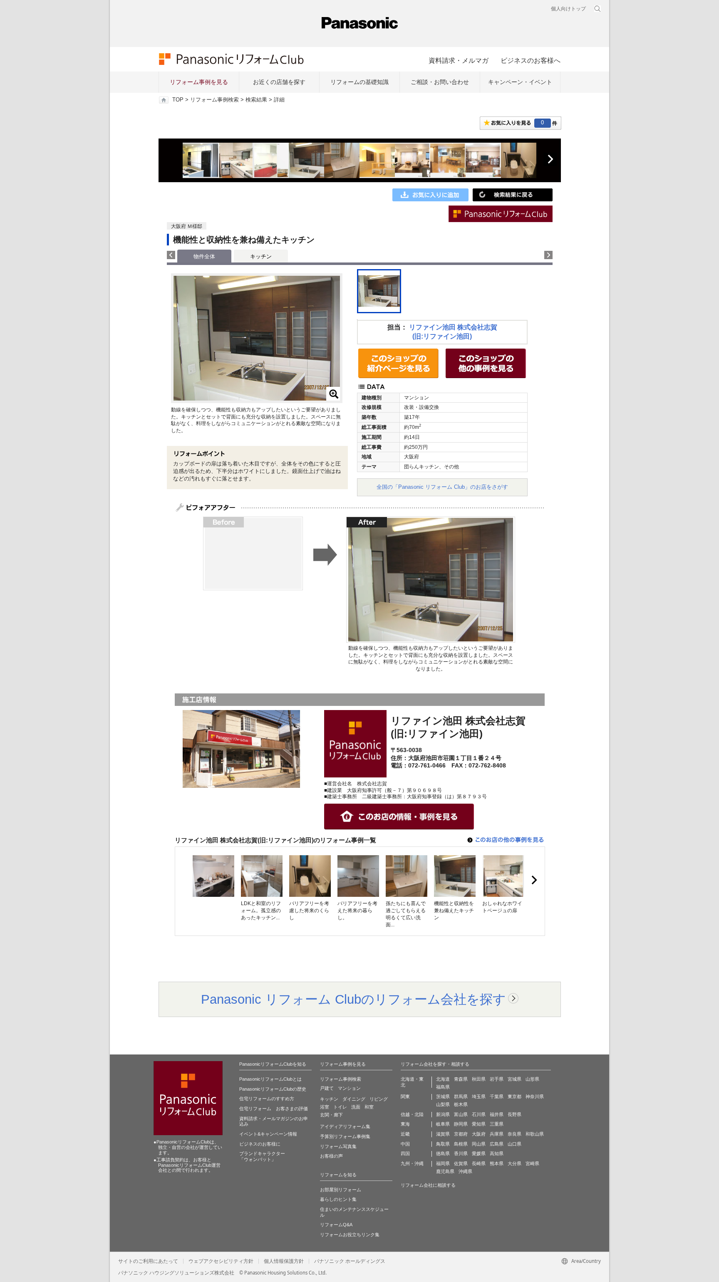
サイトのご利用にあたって (148, 1261)
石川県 (479, 1114)
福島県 (443, 1086)
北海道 (443, 1079)
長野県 (514, 1114)
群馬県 (461, 1096)
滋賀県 (443, 1133)
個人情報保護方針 (284, 1261)
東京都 (514, 1096)
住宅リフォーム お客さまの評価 (273, 1108)
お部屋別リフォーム (340, 1189)
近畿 (405, 1133)
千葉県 (496, 1096)
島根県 (461, 1143)
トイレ (340, 1106)
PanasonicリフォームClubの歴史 (272, 1088)
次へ (550, 159)
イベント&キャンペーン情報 (268, 1133)
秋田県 (479, 1079)
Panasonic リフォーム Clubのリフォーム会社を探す (353, 999)
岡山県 (479, 1143)
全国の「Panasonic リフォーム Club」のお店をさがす (442, 487)
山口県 (514, 1143)
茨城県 (443, 1096)
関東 (405, 1096)
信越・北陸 (412, 1114)
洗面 (355, 1106)
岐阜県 (443, 1123)
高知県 (496, 1153)
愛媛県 (479, 1153)
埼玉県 (479, 1096)
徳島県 (443, 1153)
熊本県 (496, 1163)
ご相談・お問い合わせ (440, 82)
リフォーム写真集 (338, 1146)
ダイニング (353, 1098)
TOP (177, 100)
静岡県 (461, 1123)
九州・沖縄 (412, 1163)
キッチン (261, 256)
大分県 (514, 1163)
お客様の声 (331, 1155)
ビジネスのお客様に (259, 1143)
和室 (369, 1106)
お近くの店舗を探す (279, 82)
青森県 (461, 1079)
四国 (405, 1153)
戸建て (327, 1088)
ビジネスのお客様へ (530, 60)
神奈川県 (535, 1096)
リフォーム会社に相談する (428, 1185)
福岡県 (443, 1163)
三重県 (496, 1123)
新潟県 (443, 1114)
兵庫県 (496, 1133)
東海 (405, 1123)
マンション (349, 1088)
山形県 (532, 1079)
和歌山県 (535, 1133)
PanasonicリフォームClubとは (270, 1079)
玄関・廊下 (331, 1114)
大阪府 (479, 1133)
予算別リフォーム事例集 (345, 1136)
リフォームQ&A (336, 1224)
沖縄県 (465, 1171)
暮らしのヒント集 (338, 1199)
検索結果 (256, 100)
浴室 (324, 1106)
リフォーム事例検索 (214, 100)
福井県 (496, 1114)
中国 (405, 1143)
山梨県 (443, 1104)
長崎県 (479, 1163)
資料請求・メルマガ (458, 60)
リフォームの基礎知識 (359, 82)
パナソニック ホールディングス (349, 1261)
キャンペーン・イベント (520, 82)
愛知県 (479, 1123)
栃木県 (461, 1104)
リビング (378, 1098)
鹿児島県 (445, 1171)
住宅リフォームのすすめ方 (266, 1098)
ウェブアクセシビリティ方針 (220, 1261)
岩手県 (496, 1079)
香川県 (461, 1153)
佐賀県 (461, 1163)
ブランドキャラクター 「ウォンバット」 (262, 1156)
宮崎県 (532, 1163)
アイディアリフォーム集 (345, 1126)
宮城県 (514, 1079)
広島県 (496, 1143)
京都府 (461, 1133)
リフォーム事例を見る (199, 82)
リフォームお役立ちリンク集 (349, 1234)
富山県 (461, 1114)
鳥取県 (443, 1143)
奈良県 (514, 1133)
